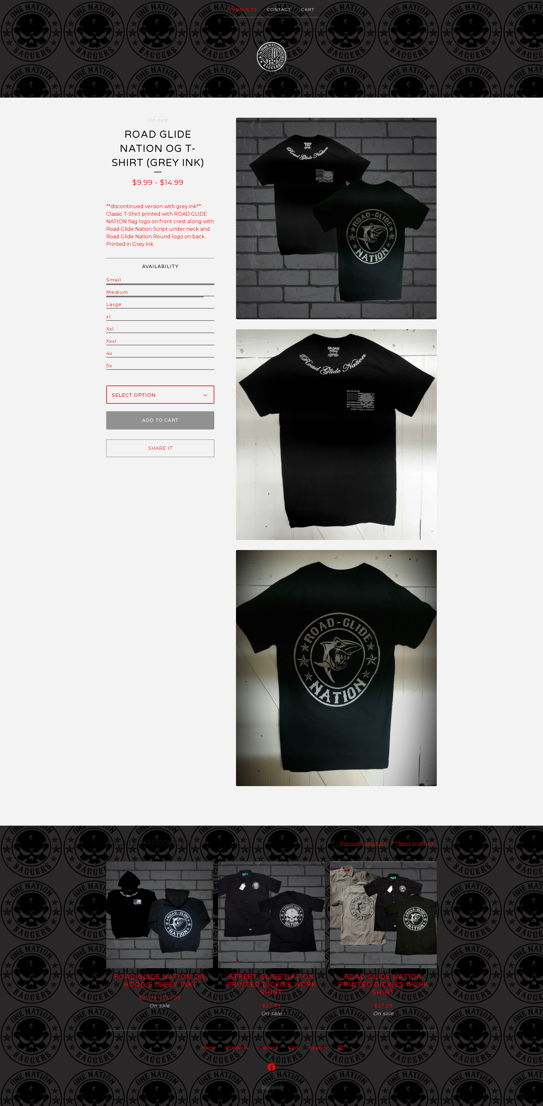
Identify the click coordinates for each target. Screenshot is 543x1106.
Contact (279, 9)
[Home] (271, 57)
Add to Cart (160, 420)
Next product (416, 843)
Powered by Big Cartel (271, 1087)
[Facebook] (271, 1067)
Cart (308, 9)
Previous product (363, 843)
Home (208, 1047)
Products (242, 9)
